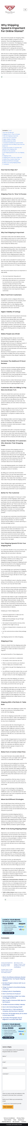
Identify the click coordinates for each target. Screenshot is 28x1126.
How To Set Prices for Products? (12, 994)
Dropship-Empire (17, 1124)
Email (4, 1062)
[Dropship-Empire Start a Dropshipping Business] (9, 9)
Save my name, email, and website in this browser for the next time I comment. (14, 1094)
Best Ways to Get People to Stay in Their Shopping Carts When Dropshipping (19, 965)
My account (16, 1121)
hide (10, 130)
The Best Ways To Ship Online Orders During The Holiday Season (6, 971)
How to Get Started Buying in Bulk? (12, 1007)
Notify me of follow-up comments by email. (12, 1100)
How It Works (7, 1120)
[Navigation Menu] (25, 9)
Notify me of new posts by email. (12, 1103)
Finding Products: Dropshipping (12, 991)
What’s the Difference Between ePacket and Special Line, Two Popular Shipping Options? (14, 978)
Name (5, 1056)
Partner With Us (6, 1121)
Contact (23, 1121)
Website (5, 1068)
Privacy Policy (20, 1118)
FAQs (14, 1120)
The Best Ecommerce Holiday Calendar (14, 1004)
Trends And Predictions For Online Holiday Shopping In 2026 (7, 964)
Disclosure (21, 1120)
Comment (6, 1074)
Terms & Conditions (9, 1118)
